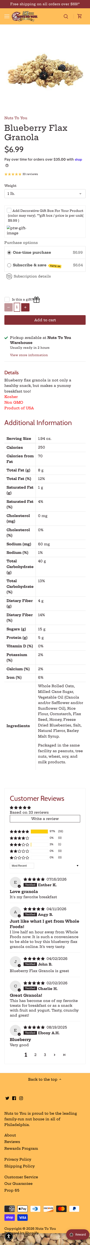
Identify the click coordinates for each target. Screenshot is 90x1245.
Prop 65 (11, 1190)
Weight (10, 186)
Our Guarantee (18, 1183)
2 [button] (35, 1055)
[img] (35, 879)
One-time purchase (32, 252)
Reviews (12, 1142)
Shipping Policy (19, 1166)
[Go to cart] (79, 16)
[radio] (9, 252)
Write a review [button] (45, 818)
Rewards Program (21, 1148)
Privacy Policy (17, 1159)
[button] (19, 831)
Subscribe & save (37, 265)
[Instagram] (21, 1097)
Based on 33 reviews (29, 812)
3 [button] (45, 1055)
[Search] (66, 16)
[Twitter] (7, 1097)
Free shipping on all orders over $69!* (45, 4)
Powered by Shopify (21, 1233)
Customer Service (21, 1177)
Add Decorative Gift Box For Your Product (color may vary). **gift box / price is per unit (45, 216)
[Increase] (25, 307)
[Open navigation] (6, 16)
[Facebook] (14, 1097)
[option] (45, 71)
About (10, 1135)
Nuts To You (15, 118)
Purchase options (21, 242)
